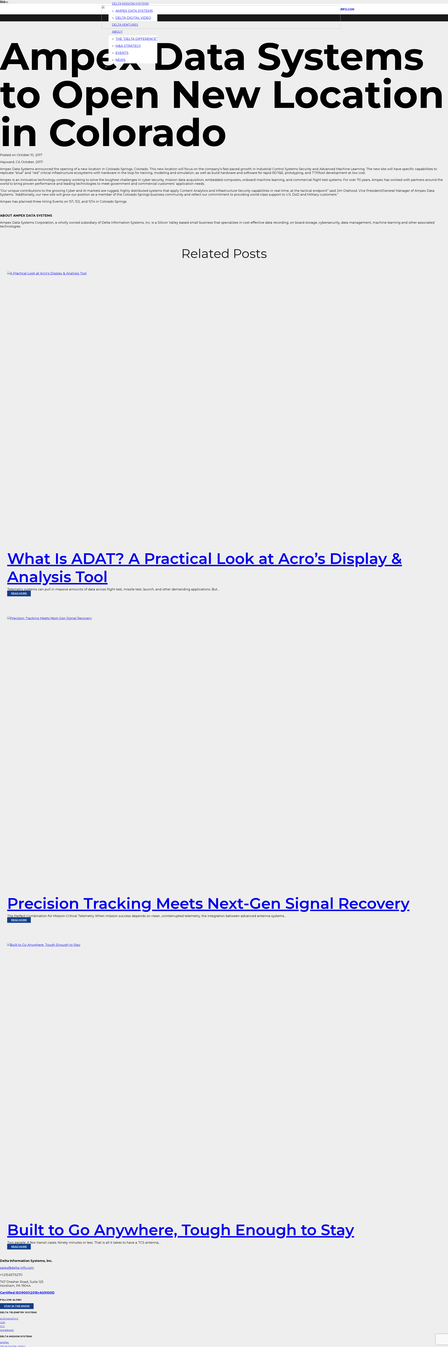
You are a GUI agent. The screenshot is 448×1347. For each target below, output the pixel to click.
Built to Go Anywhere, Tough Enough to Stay (180, 1230)
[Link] (221, 28)
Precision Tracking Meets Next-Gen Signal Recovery (208, 903)
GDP (2, 1322)
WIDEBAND (7, 1330)
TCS (2, 1326)
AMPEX (4, 1342)
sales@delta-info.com (17, 1268)
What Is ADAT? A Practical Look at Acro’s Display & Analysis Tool (204, 567)
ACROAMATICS (9, 1318)
